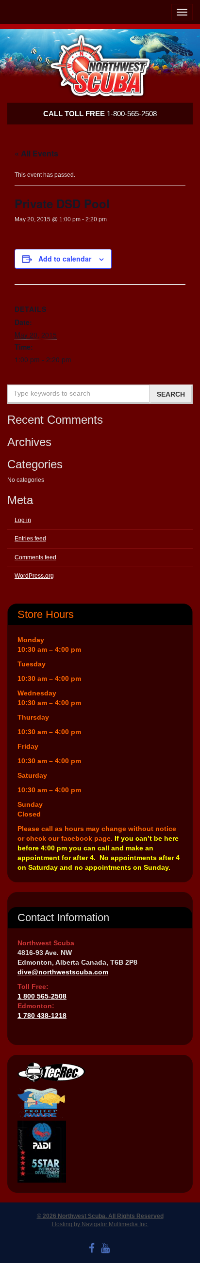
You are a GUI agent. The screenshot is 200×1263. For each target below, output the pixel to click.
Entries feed (30, 538)
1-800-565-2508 (100, 113)
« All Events (36, 153)
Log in (23, 520)
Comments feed (35, 557)
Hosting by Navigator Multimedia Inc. (100, 1224)
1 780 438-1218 (42, 1015)
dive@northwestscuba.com (62, 972)
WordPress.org (34, 575)
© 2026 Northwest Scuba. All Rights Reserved (100, 1216)
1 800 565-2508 (42, 996)
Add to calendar (64, 258)
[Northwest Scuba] (100, 65)
